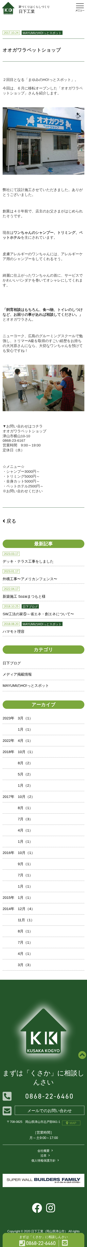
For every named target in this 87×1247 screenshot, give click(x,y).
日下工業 (34, 9)
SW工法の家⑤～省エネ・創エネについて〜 (38, 614)
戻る (10, 521)
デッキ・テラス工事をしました (28, 561)
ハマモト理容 (13, 632)
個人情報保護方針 (43, 1160)
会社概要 (43, 1150)
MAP (73, 1123)
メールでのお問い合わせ (49, 1110)
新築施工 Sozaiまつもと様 (24, 596)
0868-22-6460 (49, 1096)
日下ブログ (12, 663)
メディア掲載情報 (17, 674)
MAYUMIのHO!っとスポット (26, 686)
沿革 (43, 1155)
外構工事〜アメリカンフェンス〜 (30, 579)
